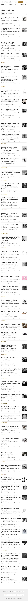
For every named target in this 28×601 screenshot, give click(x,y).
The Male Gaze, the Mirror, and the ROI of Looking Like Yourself (10, 171)
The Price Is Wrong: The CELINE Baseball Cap (10, 66)
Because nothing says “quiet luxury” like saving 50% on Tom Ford (10, 217)
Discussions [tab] (11, 13)
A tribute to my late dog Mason (9, 426)
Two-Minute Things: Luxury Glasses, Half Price (9, 214)
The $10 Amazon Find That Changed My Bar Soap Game (9, 333)
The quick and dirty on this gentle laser (9, 489)
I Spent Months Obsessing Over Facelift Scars (10, 18)
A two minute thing (5, 314)
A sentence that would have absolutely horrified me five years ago (9, 80)
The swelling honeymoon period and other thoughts (10, 113)
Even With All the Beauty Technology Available (9, 396)
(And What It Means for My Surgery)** (9, 227)
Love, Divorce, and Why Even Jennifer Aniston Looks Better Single (9, 199)
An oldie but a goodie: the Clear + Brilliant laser (10, 486)
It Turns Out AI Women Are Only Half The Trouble (10, 29)
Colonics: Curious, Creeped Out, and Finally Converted (10, 287)
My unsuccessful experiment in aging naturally (9, 187)
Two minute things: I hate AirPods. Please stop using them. (10, 541)
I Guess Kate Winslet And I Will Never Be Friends (10, 184)
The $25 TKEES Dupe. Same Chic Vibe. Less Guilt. (10, 312)
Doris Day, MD (8, 389)
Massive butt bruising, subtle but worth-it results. (10, 522)
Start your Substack (10, 595)
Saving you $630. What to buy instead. (9, 69)
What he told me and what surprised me (10, 137)
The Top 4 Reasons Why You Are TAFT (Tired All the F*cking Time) (11, 496)
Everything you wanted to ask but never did (11, 479)
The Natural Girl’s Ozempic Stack (10, 324)
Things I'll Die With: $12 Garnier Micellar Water (10, 277)
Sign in (25, 1)
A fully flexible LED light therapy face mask (10, 509)
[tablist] (7, 13)
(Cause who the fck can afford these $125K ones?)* (10, 255)
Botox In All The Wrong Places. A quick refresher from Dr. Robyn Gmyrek (10, 555)
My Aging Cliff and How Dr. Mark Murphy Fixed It (10, 124)
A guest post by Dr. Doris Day (7, 386)
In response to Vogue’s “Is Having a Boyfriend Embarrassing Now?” (9, 203)
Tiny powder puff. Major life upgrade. (9, 93)
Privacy (11, 591)
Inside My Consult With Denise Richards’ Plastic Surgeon (10, 135)
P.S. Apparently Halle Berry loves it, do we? (10, 512)
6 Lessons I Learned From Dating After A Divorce (10, 567)
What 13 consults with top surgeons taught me (10, 102)
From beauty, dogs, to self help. (8, 408)
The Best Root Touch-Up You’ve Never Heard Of (10, 90)
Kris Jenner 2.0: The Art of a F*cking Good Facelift (9, 301)
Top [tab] (6, 13)
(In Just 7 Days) (4, 242)
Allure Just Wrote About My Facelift (9, 76)
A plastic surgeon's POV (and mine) (9, 348)
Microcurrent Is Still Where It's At (10, 394)
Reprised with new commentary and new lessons (10, 570)
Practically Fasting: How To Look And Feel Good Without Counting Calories (10, 531)
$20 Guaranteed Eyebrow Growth (10, 415)
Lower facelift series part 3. (7, 372)
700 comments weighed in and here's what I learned (10, 32)
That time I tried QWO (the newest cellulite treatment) (11, 519)
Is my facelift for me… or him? (8, 174)
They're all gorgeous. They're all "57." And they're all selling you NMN (10, 46)
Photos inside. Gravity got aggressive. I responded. (10, 127)
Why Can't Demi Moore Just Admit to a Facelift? (9, 345)
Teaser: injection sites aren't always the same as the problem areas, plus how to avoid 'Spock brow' (10, 559)
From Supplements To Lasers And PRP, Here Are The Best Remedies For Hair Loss (10, 383)
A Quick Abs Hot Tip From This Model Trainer (10, 439)
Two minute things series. (7, 335)
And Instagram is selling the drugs (8, 161)
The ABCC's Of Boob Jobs (8, 478)
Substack (8, 598)
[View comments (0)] (8, 221)
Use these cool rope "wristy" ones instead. (10, 544)
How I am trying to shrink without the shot (10, 326)
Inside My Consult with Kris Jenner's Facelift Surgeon (9, 263)
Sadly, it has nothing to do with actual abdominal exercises (9, 442)
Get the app (20, 595)
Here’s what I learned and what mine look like (10, 21)
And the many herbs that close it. (8, 579)
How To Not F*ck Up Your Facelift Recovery (10, 54)
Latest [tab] (3, 13)
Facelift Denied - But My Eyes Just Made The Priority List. (11, 369)
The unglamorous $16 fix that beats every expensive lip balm (10, 151)
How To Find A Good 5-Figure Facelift (9, 252)
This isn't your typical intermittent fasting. (10, 534)
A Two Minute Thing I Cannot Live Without (10, 279)
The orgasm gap (5, 577)
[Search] (25, 13)
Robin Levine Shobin (8, 23)
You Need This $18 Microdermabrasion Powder (9, 453)
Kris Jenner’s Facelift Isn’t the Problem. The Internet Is (9, 110)
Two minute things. (5, 455)
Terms (15, 591)
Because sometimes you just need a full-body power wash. (10, 290)
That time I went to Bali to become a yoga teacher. (11, 465)
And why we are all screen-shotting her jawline (10, 304)
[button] (2, 4)
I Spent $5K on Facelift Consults (10, 100)
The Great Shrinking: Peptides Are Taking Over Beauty (9, 159)
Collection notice (21, 591)
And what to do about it (6, 499)
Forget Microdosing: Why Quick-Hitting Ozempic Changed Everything (10, 238)
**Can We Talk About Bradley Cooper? (9, 225)
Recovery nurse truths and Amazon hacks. (10, 56)
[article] (14, 21)
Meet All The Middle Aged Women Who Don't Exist (8, 43)
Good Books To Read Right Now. (10, 407)
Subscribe (20, 1)
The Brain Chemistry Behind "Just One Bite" (9, 358)
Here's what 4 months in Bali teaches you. (10, 468)
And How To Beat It (5, 361)
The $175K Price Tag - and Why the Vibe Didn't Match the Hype (10, 266)
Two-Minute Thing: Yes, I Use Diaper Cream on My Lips (9, 147)
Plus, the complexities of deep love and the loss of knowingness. (10, 428)
